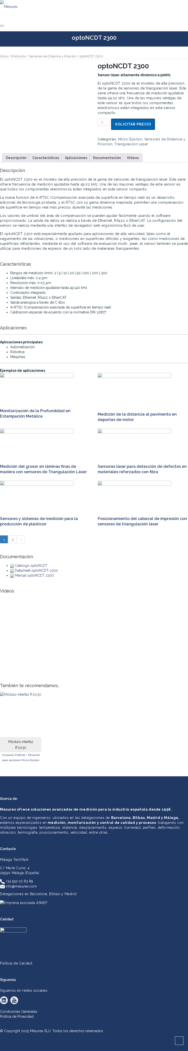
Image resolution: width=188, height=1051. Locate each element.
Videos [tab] (133, 158)
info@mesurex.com (21, 886)
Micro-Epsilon (130, 139)
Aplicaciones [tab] (76, 158)
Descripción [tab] (16, 158)
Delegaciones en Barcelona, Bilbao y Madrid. (38, 894)
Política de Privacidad (17, 1016)
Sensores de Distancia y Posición (52, 56)
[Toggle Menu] (2, 25)
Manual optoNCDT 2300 (34, 575)
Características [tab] (45, 158)
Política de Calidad (16, 963)
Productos (18, 56)
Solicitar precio (133, 124)
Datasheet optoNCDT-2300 (36, 570)
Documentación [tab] (107, 158)
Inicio (4, 56)
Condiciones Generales (18, 1012)
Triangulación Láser (131, 144)
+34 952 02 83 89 (19, 881)
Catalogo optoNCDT (31, 566)
